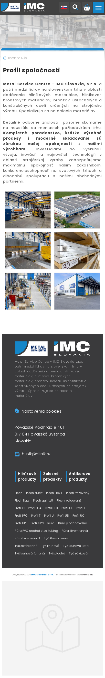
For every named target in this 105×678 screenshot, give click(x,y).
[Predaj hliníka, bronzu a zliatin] (23, 7)
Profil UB (63, 515)
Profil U (49, 515)
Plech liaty (22, 500)
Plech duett (34, 493)
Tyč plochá (57, 553)
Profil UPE (21, 523)
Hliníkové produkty (27, 476)
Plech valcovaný (69, 500)
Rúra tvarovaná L (27, 538)
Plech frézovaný (77, 493)
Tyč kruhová (50, 546)
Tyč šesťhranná (26, 546)
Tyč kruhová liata (76, 546)
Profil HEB (51, 508)
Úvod (12, 58)
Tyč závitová (78, 553)
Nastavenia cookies (41, 411)
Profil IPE (67, 508)
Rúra (50, 523)
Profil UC (78, 515)
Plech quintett (43, 500)
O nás (22, 58)
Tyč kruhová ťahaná (30, 553)
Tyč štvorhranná (56, 538)
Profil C (20, 508)
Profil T (36, 515)
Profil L (80, 508)
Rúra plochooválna (72, 523)
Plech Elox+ (54, 493)
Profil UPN (37, 523)
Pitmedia (87, 574)
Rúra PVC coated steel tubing (36, 531)
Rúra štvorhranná (75, 531)
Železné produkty (52, 476)
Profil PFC (21, 515)
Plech (18, 493)
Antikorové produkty (80, 476)
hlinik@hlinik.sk (36, 454)
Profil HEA (34, 508)
